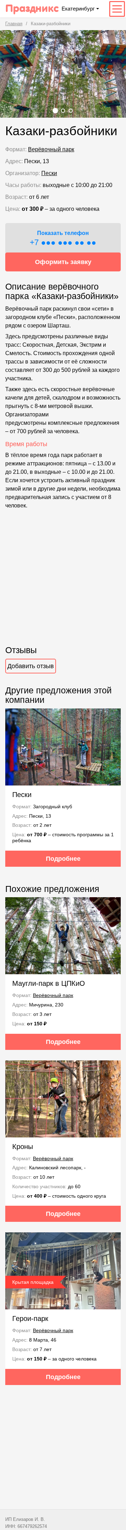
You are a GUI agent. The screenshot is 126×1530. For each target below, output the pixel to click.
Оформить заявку (63, 261)
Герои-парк (30, 1318)
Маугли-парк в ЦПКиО (48, 983)
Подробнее (63, 858)
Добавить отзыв (30, 666)
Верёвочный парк (51, 149)
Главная (13, 23)
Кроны (22, 1146)
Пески (49, 173)
